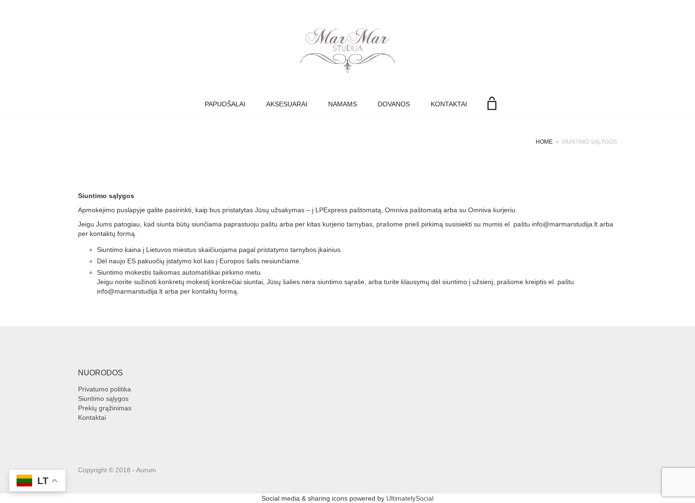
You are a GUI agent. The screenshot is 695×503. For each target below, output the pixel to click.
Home (544, 142)
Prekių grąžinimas (104, 408)
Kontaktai (449, 104)
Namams (342, 104)
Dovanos (394, 104)
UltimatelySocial (410, 498)
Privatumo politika (104, 389)
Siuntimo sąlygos (103, 398)
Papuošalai (225, 104)
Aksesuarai (286, 104)
